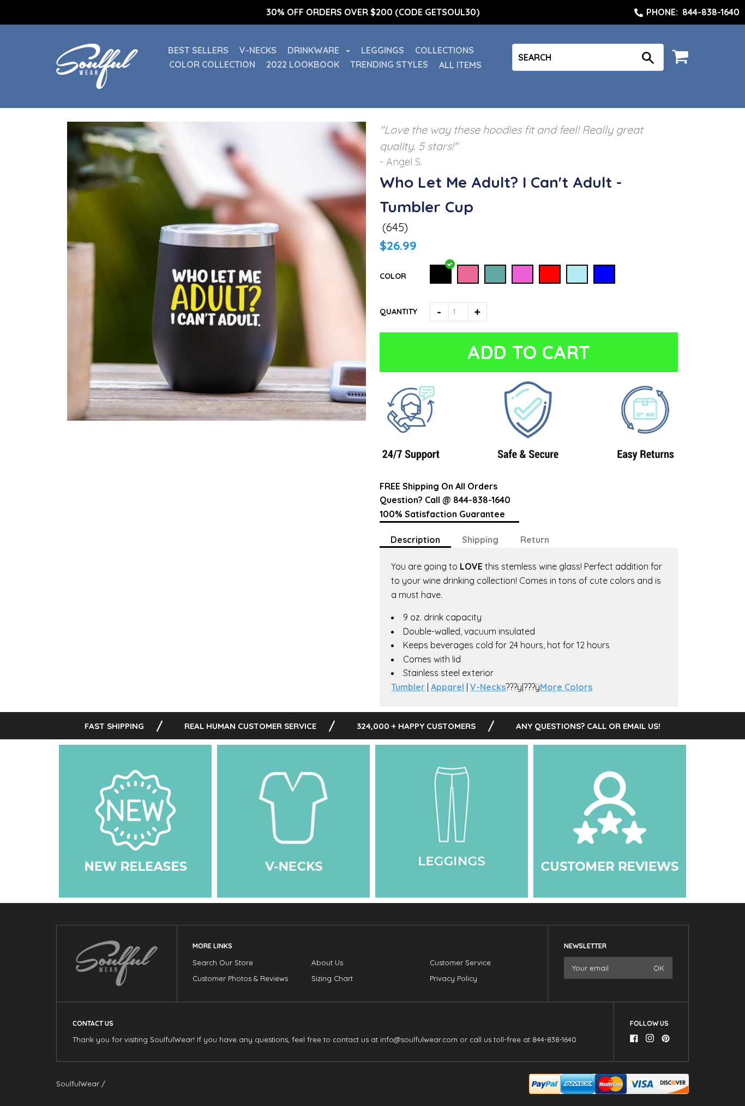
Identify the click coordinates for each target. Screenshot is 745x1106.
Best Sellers (198, 50)
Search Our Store (223, 962)
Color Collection (212, 64)
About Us (327, 962)
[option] (372, 12)
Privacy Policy (453, 978)
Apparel (447, 686)
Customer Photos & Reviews (240, 978)
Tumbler (408, 686)
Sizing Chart (332, 978)
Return (534, 539)
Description (415, 539)
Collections (444, 50)
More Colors (566, 686)
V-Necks (258, 50)
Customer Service (460, 962)
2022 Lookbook (302, 64)
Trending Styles (389, 64)
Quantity (398, 311)
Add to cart (531, 352)
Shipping (480, 539)
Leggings (382, 50)
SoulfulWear (77, 1083)
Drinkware (314, 50)
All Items (460, 64)
